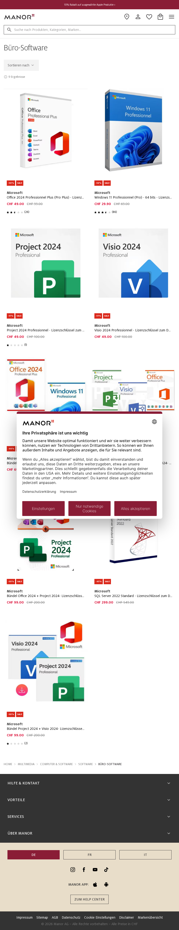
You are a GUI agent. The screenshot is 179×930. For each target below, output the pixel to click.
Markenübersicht (150, 917)
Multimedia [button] (26, 764)
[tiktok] (106, 869)
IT (145, 855)
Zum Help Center (89, 899)
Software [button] (85, 764)
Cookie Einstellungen (99, 917)
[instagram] (72, 869)
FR (90, 855)
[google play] (106, 884)
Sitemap (42, 917)
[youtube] (95, 869)
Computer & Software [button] (56, 764)
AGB (55, 917)
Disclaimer (126, 917)
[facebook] (84, 869)
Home (8, 764)
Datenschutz (71, 917)
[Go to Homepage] (19, 16)
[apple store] (95, 884)
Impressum (24, 917)
